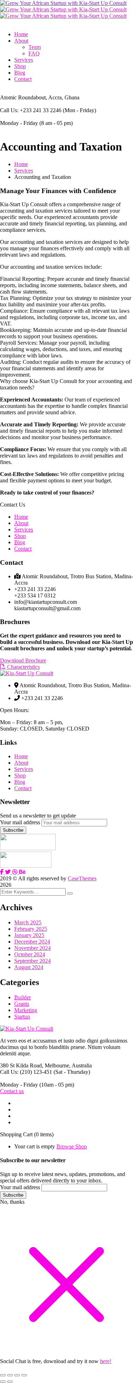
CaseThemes (82, 878)
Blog (19, 542)
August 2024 (28, 967)
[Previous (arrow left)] (3, 1382)
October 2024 (29, 954)
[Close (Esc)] (24, 1375)
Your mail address (20, 822)
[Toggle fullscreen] (10, 1375)
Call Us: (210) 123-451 (26, 1072)
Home (21, 164)
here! (105, 1361)
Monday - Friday (19, 123)
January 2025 (29, 935)
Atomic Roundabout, (23, 97)
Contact (23, 549)
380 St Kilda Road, (21, 1065)
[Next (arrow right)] (10, 1382)
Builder (22, 997)
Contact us (12, 1091)
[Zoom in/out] (3, 1375)
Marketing (25, 1010)
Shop (20, 536)
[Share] (17, 1375)
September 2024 (32, 961)
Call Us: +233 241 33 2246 (30, 110)
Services (23, 171)
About (21, 523)
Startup (22, 1016)
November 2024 (32, 948)
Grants (21, 1004)
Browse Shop (71, 1146)
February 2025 (30, 929)
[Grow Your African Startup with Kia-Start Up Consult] (63, 3)
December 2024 (32, 942)
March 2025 (27, 922)
